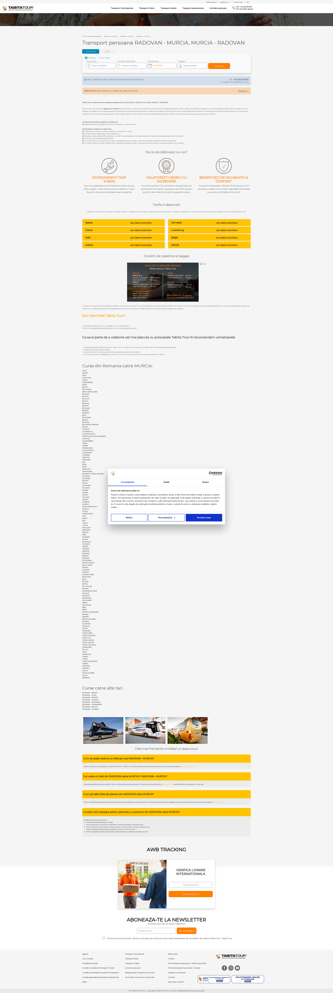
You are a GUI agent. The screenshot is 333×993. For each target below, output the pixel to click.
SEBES (84, 603)
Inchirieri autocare (218, 8)
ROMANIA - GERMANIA (91, 702)
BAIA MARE (86, 389)
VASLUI (85, 671)
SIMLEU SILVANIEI (89, 619)
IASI (83, 521)
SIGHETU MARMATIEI (90, 612)
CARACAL (86, 439)
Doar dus (91, 58)
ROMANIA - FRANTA (90, 697)
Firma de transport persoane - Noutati (184, 943)
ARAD (84, 385)
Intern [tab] (107, 51)
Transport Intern (147, 8)
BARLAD (85, 403)
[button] (192, 66)
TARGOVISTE (87, 633)
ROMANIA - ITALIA (89, 695)
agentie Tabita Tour (188, 742)
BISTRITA (85, 413)
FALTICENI (86, 478)
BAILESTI (85, 394)
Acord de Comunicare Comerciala (139, 953)
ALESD (85, 380)
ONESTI (85, 546)
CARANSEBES (87, 441)
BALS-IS (85, 396)
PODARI (85, 572)
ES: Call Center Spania (244, 9)
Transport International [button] (122, 8)
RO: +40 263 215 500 (244, 7)
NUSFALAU (86, 542)
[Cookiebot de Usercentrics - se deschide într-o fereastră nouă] (210, 473)
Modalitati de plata (90, 939)
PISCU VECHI (87, 565)
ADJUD (85, 373)
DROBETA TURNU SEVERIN (93, 474)
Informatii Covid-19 (176, 958)
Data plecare (153, 61)
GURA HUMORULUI (89, 507)
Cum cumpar (87, 934)
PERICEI (85, 556)
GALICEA (85, 497)
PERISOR (85, 558)
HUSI (84, 516)
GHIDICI (85, 499)
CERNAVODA (87, 448)
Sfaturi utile (173, 930)
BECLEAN (86, 408)
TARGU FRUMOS (88, 635)
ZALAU (85, 675)
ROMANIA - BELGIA (90, 707)
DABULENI (86, 460)
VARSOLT (86, 668)
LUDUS (85, 523)
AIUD (84, 375)
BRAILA (85, 420)
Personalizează (165, 517)
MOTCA (85, 539)
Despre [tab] (205, 482)
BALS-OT (85, 399)
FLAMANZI (86, 485)
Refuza (129, 517)
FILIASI (84, 483)
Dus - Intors (105, 58)
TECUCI (85, 649)
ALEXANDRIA (87, 382)
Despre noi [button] (225, 2)
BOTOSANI (86, 417)
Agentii (85, 930)
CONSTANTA (87, 453)
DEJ (83, 462)
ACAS (84, 371)
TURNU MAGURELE (89, 661)
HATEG (85, 511)
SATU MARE (87, 600)
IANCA (84, 518)
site (153, 742)
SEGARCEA (86, 605)
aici (137, 805)
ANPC (84, 958)
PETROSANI (87, 560)
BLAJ (84, 415)
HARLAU (85, 509)
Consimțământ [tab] (127, 482)
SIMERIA (85, 617)
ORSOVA (85, 551)
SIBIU (84, 607)
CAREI (84, 443)
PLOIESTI (85, 570)
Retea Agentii (212, 2)
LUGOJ (85, 525)
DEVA (84, 467)
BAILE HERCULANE (89, 392)
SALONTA (86, 596)
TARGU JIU (86, 638)
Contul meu (239, 2)
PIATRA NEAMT (88, 563)
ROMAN (85, 589)
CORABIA (86, 455)
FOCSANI (85, 488)
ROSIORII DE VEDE (89, 591)
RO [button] (248, 2)
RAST (84, 579)
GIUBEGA (86, 502)
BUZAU (85, 427)
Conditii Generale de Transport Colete (98, 943)
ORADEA (85, 549)
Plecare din (91, 61)
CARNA (85, 446)
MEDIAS (85, 532)
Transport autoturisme (193, 8)
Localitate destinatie (126, 61)
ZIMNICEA (86, 678)
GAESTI (85, 492)
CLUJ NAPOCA (88, 450)
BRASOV (85, 422)
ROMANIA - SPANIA (89, 693)
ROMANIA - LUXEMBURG (92, 704)
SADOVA (85, 593)
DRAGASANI (87, 471)
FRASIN (85, 490)
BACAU (85, 387)
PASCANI (85, 553)
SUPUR (85, 628)
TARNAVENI (86, 647)
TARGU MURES (88, 640)
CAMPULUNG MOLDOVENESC (94, 436)
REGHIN (85, 581)
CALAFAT (86, 429)
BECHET (85, 406)
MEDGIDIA (86, 530)
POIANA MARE (88, 574)
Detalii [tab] (166, 482)
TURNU (85, 659)
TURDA (85, 656)
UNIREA (85, 664)
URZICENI (86, 666)
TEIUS (84, 652)
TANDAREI (86, 631)
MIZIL (84, 535)
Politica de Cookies (197, 966)
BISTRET (85, 410)
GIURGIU (85, 504)
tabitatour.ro (167, 760)
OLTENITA (86, 544)
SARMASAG (86, 598)
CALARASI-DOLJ (88, 434)
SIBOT (84, 610)
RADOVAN (86, 577)
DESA (84, 464)
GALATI (85, 495)
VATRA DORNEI (88, 673)
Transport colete (169, 8)
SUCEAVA (86, 626)
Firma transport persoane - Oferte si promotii (187, 939)
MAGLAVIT (86, 528)
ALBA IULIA (86, 378)
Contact (171, 953)
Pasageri (182, 61)
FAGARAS (86, 476)
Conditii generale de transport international (100, 953)
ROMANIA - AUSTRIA (90, 700)
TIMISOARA (86, 654)
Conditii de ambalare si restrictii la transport (100, 948)
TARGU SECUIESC (89, 645)
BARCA (85, 401)
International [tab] (90, 51)
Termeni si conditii (169, 966)
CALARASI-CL (87, 432)
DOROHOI (86, 469)
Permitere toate (204, 517)
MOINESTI (86, 537)
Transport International (134, 930)
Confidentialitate (183, 966)
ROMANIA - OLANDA (90, 709)
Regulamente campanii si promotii (139, 948)
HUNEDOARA (87, 514)
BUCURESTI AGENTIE (90, 424)
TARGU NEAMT (88, 642)
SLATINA (85, 621)
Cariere (171, 934)
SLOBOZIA (86, 624)
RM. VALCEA (87, 586)
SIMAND (85, 614)
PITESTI (85, 567)
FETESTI (85, 481)
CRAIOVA (86, 457)
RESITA (85, 584)
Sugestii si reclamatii (176, 948)
